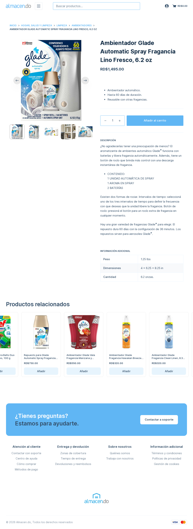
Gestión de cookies (166, 464)
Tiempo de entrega (73, 458)
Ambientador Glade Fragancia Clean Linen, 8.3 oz (161, 357)
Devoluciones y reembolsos (73, 464)
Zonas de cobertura (73, 453)
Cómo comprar (26, 464)
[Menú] (38, 6)
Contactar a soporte (159, 419)
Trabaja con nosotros (120, 458)
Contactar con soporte (26, 453)
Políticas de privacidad (166, 458)
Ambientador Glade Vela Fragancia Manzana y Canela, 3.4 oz (74, 357)
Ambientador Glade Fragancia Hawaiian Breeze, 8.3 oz (119, 357)
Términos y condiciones (166, 453)
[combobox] (96, 6)
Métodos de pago (26, 469)
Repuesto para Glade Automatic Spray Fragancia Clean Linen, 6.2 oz (33, 357)
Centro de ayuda (26, 458)
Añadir (35, 371)
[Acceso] (167, 6)
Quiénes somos (120, 453)
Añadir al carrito (155, 120)
